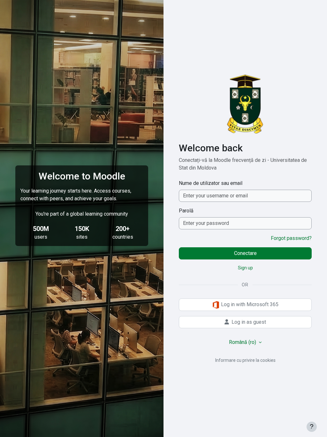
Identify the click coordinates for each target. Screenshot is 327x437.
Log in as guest (249, 322)
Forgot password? (291, 238)
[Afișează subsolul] (312, 427)
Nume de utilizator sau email (210, 183)
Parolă (186, 211)
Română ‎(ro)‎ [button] (243, 342)
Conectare (245, 253)
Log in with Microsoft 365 (249, 304)
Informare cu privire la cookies (245, 360)
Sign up (245, 267)
